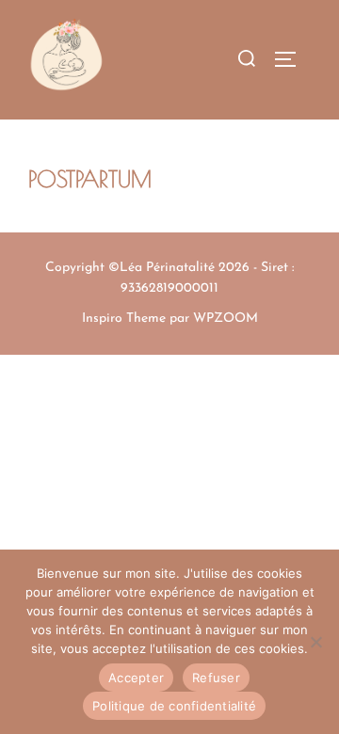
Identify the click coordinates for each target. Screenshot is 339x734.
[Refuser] (315, 641)
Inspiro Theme (124, 318)
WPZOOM (225, 318)
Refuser (216, 677)
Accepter (136, 677)
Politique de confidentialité (174, 705)
